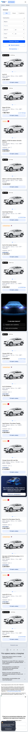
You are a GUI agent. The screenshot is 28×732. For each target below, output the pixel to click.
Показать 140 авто (14, 41)
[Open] (24, 22)
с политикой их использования (7, 726)
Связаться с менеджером (14, 494)
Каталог (12, 2)
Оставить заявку (14, 82)
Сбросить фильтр (14, 45)
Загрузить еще (14, 645)
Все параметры (13, 49)
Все (7, 13)
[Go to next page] (23, 649)
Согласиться (8, 729)
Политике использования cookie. (14, 691)
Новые (14, 13)
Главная (3, 5)
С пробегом (21, 13)
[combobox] (14, 18)
